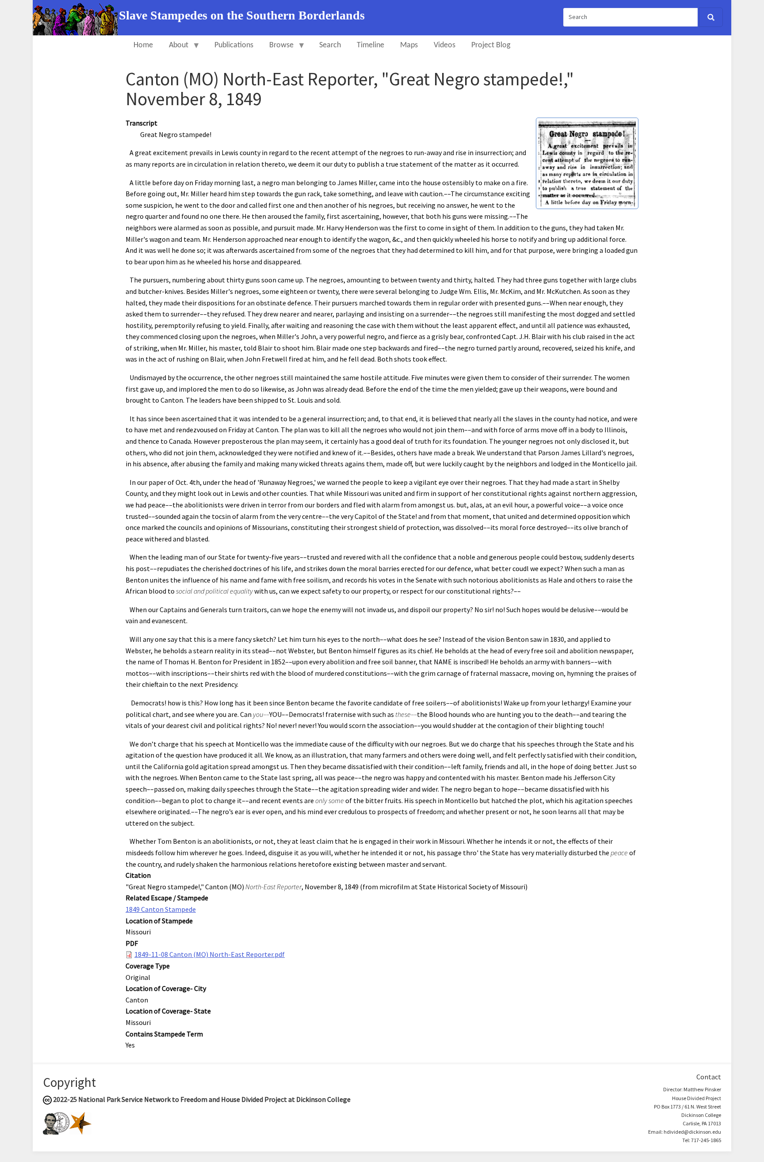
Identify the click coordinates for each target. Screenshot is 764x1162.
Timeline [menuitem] (370, 45)
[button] (587, 162)
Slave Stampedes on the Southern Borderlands (242, 15)
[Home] (76, 16)
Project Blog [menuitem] (490, 45)
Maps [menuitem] (409, 45)
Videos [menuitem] (444, 45)
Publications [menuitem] (233, 45)
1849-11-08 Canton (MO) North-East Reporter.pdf (209, 954)
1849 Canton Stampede (161, 909)
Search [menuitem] (330, 45)
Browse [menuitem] (277, 49)
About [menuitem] (174, 49)
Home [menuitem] (143, 45)
